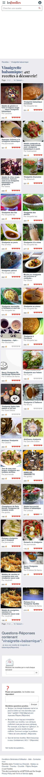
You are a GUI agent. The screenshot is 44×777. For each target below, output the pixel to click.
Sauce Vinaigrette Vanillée (31, 573)
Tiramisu (13, 772)
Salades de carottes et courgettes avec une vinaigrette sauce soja (10, 582)
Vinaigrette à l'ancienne (29, 343)
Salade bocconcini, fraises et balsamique (32, 513)
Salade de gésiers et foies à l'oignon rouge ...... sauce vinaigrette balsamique (10, 108)
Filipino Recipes (31, 772)
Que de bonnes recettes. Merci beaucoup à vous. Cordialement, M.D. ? (23, 745)
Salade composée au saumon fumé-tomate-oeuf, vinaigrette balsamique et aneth (32, 146)
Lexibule (30, 516)
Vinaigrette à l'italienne (33, 408)
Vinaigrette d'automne (32, 181)
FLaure (29, 381)
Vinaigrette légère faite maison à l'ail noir (11, 413)
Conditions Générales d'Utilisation (14, 765)
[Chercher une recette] (39, 8)
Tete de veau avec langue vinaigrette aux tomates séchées (11, 476)
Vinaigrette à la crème (32, 248)
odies (14, 2)
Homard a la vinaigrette (33, 548)
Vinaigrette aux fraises (33, 378)
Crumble (21, 772)
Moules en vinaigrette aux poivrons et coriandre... (32, 282)
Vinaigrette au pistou (32, 312)
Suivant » (19, 80)
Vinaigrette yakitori (9, 276)
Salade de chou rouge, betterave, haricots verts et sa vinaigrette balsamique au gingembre (11, 184)
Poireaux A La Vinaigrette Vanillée (31, 609)
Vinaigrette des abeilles (30, 217)
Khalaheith (31, 183)
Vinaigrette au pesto (10, 248)
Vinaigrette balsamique (19, 62)
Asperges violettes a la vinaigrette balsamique (11, 144)
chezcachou (9, 348)
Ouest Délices (10, 416)
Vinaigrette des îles (9, 220)
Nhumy (29, 410)
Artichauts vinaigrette (32, 445)
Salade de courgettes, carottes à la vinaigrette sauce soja (10, 618)
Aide (30, 765)
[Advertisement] (22, 35)
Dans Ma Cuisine (33, 447)
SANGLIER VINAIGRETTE (29, 479)
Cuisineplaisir (32, 151)
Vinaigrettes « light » (10, 346)
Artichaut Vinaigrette (10, 446)
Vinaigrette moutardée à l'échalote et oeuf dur (11, 313)
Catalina (8, 448)
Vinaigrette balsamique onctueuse (33, 107)
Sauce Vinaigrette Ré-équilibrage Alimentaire (11, 379)
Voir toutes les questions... (15, 754)
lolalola (7, 190)
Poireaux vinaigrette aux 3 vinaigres (10, 545)
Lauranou (8, 113)
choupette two (32, 110)
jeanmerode (9, 147)
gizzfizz (29, 482)
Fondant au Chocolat (21, 770)
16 (14, 80)
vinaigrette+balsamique (21, 646)
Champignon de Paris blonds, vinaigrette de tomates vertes (10, 514)
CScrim (29, 286)
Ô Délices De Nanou (12, 382)
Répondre (14, 653)
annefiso (8, 250)
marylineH (8, 586)
